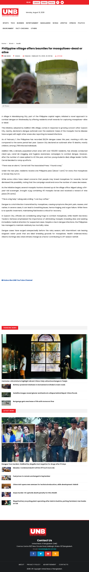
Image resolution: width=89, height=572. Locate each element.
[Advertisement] (44, 258)
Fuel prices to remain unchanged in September (31, 476)
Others (34, 28)
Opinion (72, 23)
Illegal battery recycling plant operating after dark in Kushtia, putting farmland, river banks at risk (49, 502)
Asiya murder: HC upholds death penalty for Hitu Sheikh (35, 493)
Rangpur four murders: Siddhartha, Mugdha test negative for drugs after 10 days (34, 464)
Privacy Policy (33, 564)
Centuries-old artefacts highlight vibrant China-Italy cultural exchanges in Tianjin (34, 381)
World (55, 23)
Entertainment (32, 23)
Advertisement (49, 564)
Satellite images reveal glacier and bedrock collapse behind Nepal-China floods (45, 393)
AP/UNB (59, 56)
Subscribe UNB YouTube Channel (17, 280)
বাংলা (28, 2)
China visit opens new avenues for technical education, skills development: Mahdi (45, 484)
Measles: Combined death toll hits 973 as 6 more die (34, 468)
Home (4, 43)
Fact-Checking (22, 28)
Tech (13, 23)
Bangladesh (45, 23)
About (21, 564)
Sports (6, 23)
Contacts (63, 564)
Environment (8, 28)
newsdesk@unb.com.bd (44, 549)
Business (20, 23)
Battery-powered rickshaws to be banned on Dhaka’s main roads (39, 385)
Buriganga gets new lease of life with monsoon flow (33, 401)
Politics (81, 23)
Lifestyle (63, 23)
